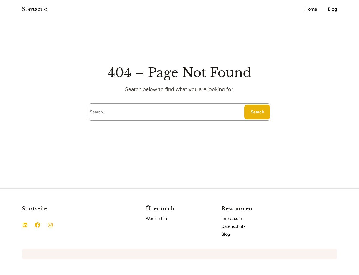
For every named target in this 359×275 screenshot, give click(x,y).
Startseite (34, 9)
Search (257, 111)
